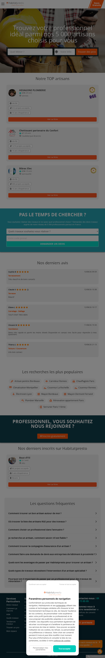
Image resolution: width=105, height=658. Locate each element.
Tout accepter (65, 649)
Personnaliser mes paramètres (40, 649)
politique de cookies (62, 640)
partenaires (61, 605)
